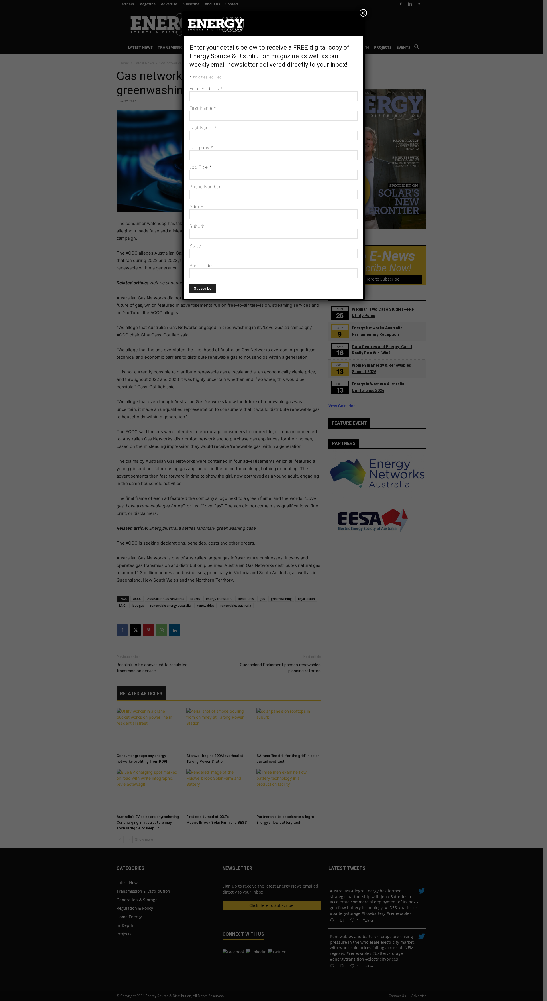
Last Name (202, 128)
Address (198, 206)
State (195, 246)
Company (201, 147)
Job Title (200, 167)
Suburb (197, 226)
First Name (202, 108)
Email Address (206, 88)
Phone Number (205, 187)
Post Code (200, 265)
